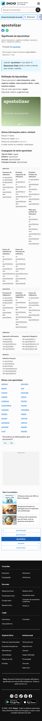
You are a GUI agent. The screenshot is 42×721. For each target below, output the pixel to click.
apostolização (21, 530)
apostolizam (7, 197)
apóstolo (21, 543)
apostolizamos (8, 187)
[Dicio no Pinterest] (25, 696)
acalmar (4, 384)
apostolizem (7, 317)
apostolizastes (34, 199)
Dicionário (5, 573)
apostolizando (14, 159)
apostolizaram (34, 204)
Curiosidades (6, 655)
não (11, 443)
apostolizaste (33, 184)
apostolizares (33, 303)
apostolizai (9, 346)
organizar (5, 410)
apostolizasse (21, 302)
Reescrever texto (8, 591)
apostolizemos (8, 308)
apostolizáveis (21, 201)
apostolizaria (7, 259)
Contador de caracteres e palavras (30, 600)
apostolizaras (34, 224)
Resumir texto (7, 605)
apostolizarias (8, 264)
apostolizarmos (34, 310)
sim (5, 443)
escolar (24, 405)
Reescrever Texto (11, 65)
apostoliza (8, 182)
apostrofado (21, 548)
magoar (4, 397)
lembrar (4, 414)
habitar (23, 414)
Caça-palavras (7, 624)
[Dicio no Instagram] (11, 696)
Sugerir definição (28, 655)
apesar (4, 388)
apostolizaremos (22, 274)
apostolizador (21, 535)
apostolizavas (21, 187)
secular (4, 418)
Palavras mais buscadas (11, 642)
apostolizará (20, 269)
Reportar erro (27, 646)
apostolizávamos (22, 197)
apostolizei (35, 179)
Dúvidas (5, 663)
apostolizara (33, 219)
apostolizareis (21, 279)
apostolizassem (21, 327)
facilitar (24, 401)
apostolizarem (34, 320)
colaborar (5, 401)
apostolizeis (7, 313)
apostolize (8, 298)
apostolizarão (21, 283)
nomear (4, 393)
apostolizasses (21, 307)
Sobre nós (26, 668)
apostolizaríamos (9, 274)
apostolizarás (21, 264)
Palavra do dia (7, 659)
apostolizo (8, 177)
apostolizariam (8, 283)
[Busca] (38, 10)
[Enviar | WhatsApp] (7, 30)
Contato (25, 650)
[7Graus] (15, 708)
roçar (3, 431)
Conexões (26, 619)
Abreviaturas (6, 650)
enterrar (24, 423)
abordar (24, 431)
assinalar (5, 427)
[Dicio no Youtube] (16, 696)
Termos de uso (27, 642)
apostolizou (33, 189)
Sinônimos (26, 573)
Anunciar (25, 663)
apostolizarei (20, 259)
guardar (24, 427)
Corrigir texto (6, 600)
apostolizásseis (21, 322)
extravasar (5, 423)
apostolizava (20, 182)
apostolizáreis (34, 239)
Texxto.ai (25, 606)
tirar (22, 388)
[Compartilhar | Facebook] (2, 30)
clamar (23, 397)
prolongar (24, 393)
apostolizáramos (35, 234)
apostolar (16, 47)
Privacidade (26, 659)
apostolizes (8, 300)
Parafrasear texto (8, 596)
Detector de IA (27, 591)
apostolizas (8, 180)
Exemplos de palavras (10, 646)
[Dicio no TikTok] (21, 696)
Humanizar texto (28, 595)
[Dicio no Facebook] (30, 696)
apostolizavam (21, 206)
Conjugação (6, 577)
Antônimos (26, 577)
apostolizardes (34, 315)
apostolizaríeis (8, 279)
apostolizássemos (22, 317)
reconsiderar (6, 405)
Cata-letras (6, 619)
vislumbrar (25, 410)
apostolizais (7, 192)
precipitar (24, 384)
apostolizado (22, 162)
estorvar (24, 418)
